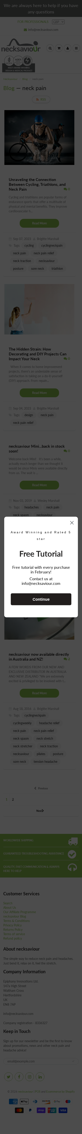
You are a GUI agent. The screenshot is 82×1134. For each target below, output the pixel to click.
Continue (41, 599)
